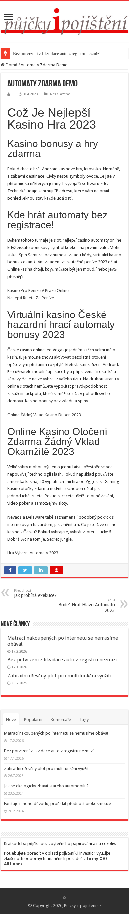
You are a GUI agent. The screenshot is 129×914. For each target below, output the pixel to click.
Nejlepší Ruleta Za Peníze (30, 297)
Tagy (84, 719)
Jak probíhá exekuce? (35, 593)
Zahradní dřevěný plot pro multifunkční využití (59, 676)
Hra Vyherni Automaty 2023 (32, 552)
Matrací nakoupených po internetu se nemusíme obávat (56, 733)
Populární (33, 719)
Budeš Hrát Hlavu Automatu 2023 (86, 605)
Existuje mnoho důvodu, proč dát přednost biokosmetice (57, 803)
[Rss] (64, 898)
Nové (11, 719)
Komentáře (61, 719)
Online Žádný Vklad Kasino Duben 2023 (44, 414)
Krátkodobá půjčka (22, 843)
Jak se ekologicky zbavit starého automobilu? (46, 785)
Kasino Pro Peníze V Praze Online (38, 290)
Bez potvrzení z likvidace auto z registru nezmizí (57, 53)
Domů (11, 64)
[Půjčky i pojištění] (64, 20)
